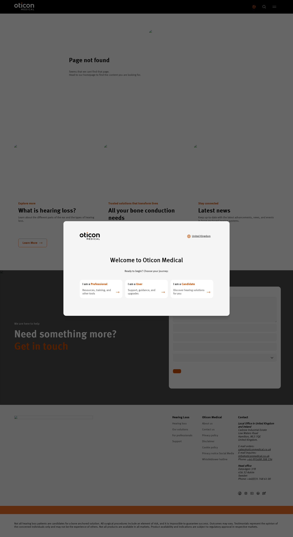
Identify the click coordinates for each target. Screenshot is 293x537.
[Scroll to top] (280, 520)
